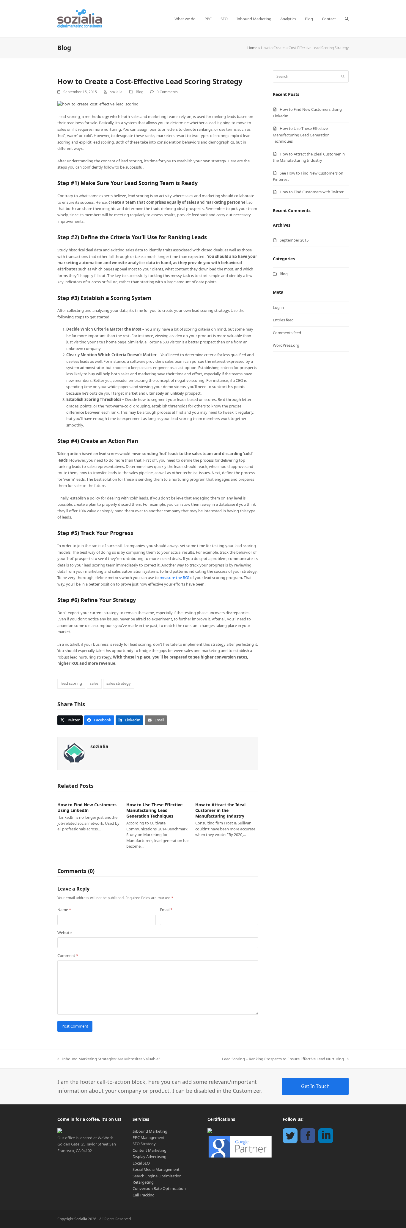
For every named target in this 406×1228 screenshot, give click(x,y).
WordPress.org (286, 345)
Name (64, 909)
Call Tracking (144, 1195)
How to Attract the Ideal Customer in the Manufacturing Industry (220, 810)
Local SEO (141, 1163)
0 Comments (167, 91)
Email (166, 909)
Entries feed (283, 320)
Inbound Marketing (150, 1131)
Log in (278, 307)
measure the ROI (174, 577)
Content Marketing (149, 1150)
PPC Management (149, 1137)
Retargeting (143, 1182)
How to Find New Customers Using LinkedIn (87, 807)
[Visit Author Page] (74, 753)
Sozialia (80, 1218)
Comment (67, 955)
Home (252, 47)
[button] (346, 18)
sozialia (116, 91)
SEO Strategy (144, 1143)
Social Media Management (156, 1169)
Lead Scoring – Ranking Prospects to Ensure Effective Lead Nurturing (283, 1059)
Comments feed (287, 332)
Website (64, 932)
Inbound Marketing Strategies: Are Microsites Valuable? (108, 1059)
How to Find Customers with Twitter (312, 191)
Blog (139, 91)
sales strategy (118, 683)
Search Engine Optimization (157, 1176)
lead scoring (71, 683)
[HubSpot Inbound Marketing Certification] (209, 1131)
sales (94, 683)
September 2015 (294, 240)
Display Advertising (149, 1156)
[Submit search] (342, 77)
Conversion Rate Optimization (159, 1188)
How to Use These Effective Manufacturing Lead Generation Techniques (154, 810)
